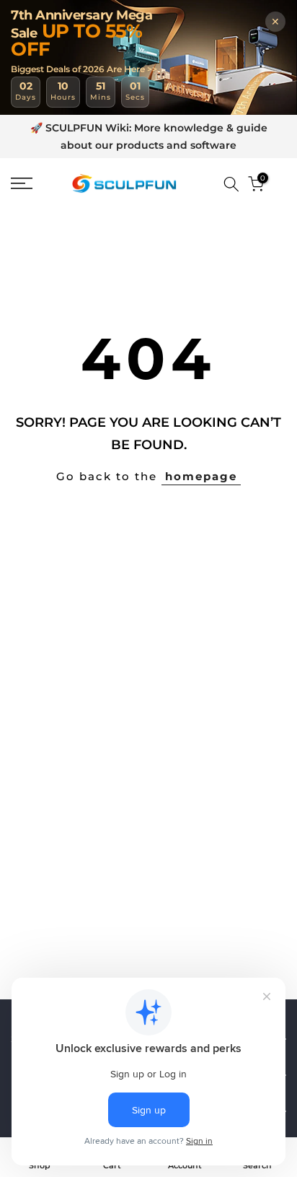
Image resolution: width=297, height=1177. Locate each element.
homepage (201, 476)
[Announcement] (148, 137)
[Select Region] (210, 184)
